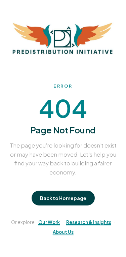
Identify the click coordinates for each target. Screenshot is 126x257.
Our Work (49, 222)
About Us (63, 232)
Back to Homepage (63, 198)
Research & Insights (88, 222)
